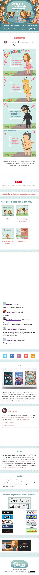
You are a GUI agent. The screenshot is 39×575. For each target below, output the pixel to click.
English (30, 29)
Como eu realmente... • (21, 571)
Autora (15, 29)
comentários (21, 45)
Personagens (15, 25)
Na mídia (7, 29)
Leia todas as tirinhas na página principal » (19, 194)
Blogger (23, 569)
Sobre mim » (25, 419)
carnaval (8, 185)
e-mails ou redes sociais (14, 467)
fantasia (13, 185)
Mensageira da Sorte (21, 398)
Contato (22, 29)
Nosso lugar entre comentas (10, 417)
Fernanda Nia (12, 42)
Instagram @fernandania (9, 425)
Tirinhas (6, 25)
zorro (13, 187)
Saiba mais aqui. (22, 401)
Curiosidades (32, 25)
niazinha (29, 185)
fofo (17, 185)
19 (16, 45)
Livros (24, 25)
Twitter (12, 422)
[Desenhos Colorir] (31, 526)
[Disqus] (19, 276)
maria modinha (22, 185)
